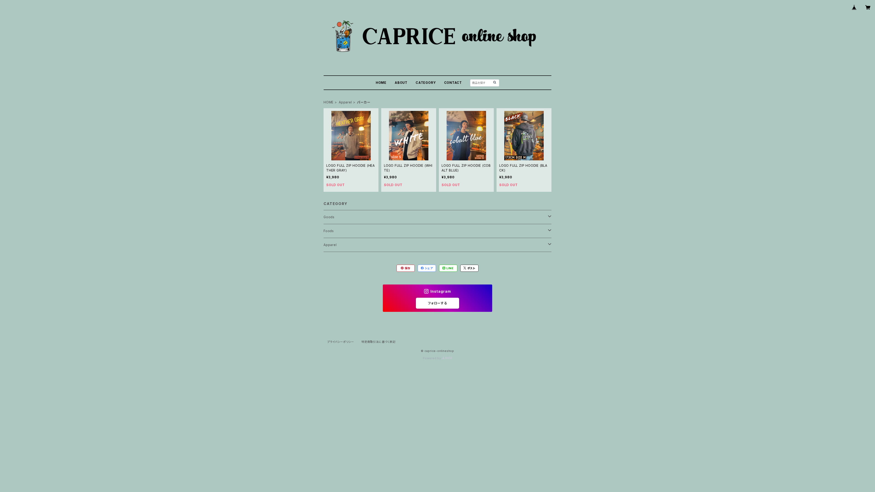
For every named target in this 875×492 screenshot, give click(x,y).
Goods (329, 217)
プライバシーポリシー (340, 341)
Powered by (432, 358)
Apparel (345, 102)
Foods (329, 231)
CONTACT (453, 83)
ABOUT (401, 83)
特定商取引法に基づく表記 (378, 341)
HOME (381, 83)
